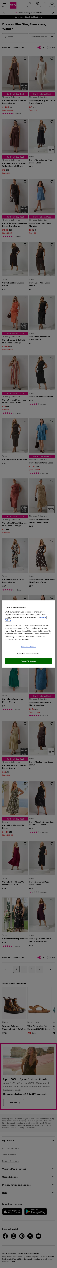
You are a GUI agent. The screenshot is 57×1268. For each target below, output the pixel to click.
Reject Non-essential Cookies (29, 654)
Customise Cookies (28, 647)
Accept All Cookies (28, 661)
